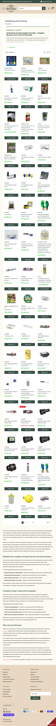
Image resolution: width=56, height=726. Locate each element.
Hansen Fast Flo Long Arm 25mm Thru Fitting (44, 392)
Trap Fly (6, 508)
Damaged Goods (35, 679)
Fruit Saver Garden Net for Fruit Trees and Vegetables (11, 127)
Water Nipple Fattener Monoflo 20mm (27, 279)
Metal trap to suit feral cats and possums (27, 98)
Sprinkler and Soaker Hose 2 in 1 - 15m (27, 308)
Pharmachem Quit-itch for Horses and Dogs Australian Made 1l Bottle (27, 393)
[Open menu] (3, 8)
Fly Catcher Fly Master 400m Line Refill (26, 215)
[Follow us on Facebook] (4, 712)
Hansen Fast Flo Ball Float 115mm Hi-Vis (27, 508)
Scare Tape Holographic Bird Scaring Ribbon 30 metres (44, 186)
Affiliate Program (7, 681)
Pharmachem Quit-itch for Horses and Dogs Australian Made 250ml (27, 478)
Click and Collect (35, 677)
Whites (39, 123)
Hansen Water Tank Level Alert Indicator (10, 98)
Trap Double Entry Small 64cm (10, 185)
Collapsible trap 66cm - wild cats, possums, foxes (27, 71)
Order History (6, 691)
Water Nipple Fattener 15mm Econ (43, 336)
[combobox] (30, 8)
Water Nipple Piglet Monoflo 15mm (26, 421)
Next (48, 522)
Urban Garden (7, 309)
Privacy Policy (6, 677)
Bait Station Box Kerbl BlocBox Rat (43, 364)
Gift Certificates (7, 696)
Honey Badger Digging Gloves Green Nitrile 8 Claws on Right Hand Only (44, 216)
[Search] (44, 8)
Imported (40, 212)
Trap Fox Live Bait (42, 70)
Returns (33, 674)
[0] (52, 8)
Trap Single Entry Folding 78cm (27, 157)
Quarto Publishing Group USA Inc (11, 307)
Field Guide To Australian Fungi (44, 98)
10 (33, 522)
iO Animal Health (25, 123)
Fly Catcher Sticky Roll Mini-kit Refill (26, 364)
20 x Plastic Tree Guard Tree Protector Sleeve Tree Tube (44, 127)
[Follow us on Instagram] (9, 712)
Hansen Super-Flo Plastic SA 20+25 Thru (10, 392)
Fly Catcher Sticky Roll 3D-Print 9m (11, 279)
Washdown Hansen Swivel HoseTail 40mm (27, 449)
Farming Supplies (8, 68)
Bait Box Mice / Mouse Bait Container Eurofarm (11, 449)
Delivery (5, 674)
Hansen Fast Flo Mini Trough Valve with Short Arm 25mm (27, 245)
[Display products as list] (50, 52)
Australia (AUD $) (7, 705)
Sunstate (40, 96)
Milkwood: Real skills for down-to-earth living (10, 157)
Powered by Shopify (7, 721)
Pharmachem (24, 389)
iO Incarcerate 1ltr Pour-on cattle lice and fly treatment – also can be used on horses (28, 128)
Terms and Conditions (8, 679)
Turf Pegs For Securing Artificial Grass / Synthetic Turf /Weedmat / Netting (44, 280)
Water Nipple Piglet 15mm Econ (10, 364)
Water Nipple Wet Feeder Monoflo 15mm (10, 421)
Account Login (7, 689)
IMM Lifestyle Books (42, 242)
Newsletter (6, 694)
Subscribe (35, 698)
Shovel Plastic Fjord (9, 70)
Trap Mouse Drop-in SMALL (44, 157)
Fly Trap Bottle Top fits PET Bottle (27, 185)
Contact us (33, 672)
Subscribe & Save (47, 1)
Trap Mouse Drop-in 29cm (44, 508)
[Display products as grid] (47, 52)
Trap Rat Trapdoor (42, 308)
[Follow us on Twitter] (7, 712)
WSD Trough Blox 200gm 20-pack (10, 244)
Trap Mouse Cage (8, 336)
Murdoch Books (8, 155)
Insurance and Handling (37, 681)
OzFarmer (23, 68)
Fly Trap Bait (7, 214)
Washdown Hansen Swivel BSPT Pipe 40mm (44, 421)
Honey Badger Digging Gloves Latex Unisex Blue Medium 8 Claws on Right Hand (44, 479)
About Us (5, 672)
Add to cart (28, 78)
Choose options (11, 78)
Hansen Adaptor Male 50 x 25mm (11, 477)
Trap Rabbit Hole (25, 336)
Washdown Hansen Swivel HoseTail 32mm (44, 449)
